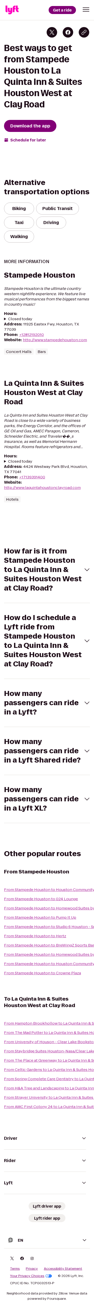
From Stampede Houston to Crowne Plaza (42, 973)
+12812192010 (31, 334)
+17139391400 (32, 477)
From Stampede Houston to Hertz (35, 936)
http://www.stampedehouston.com (55, 339)
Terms (15, 1268)
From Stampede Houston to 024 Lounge (41, 898)
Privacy (32, 1268)
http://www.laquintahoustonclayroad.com (42, 487)
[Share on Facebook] (68, 32)
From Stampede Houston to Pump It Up (40, 917)
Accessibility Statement (63, 1268)
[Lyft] (12, 10)
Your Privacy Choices (27, 1276)
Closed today (20, 318)
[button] (86, 10)
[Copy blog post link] (84, 32)
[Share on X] (52, 32)
